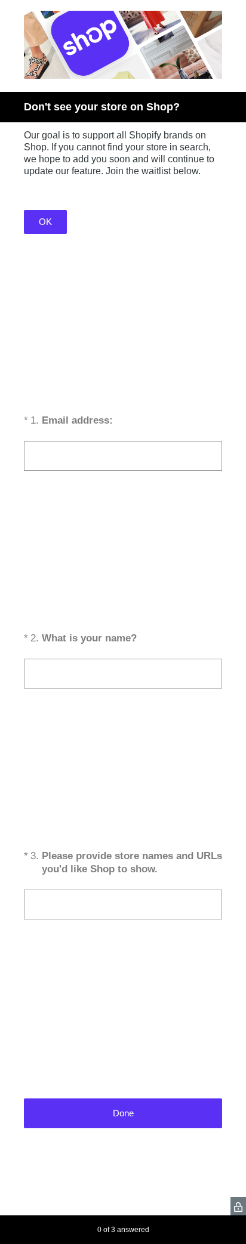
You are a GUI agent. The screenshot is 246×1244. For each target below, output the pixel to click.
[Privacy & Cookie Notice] (238, 1206)
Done (123, 1113)
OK (45, 222)
